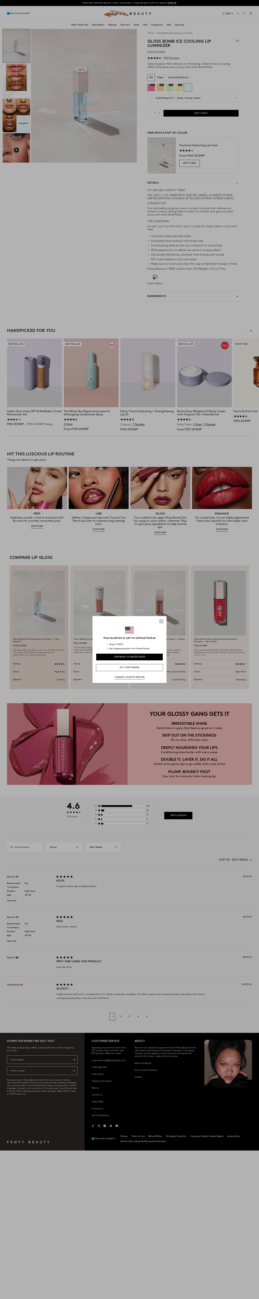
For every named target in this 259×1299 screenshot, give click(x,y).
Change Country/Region (129, 677)
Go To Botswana (129, 667)
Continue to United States (129, 657)
